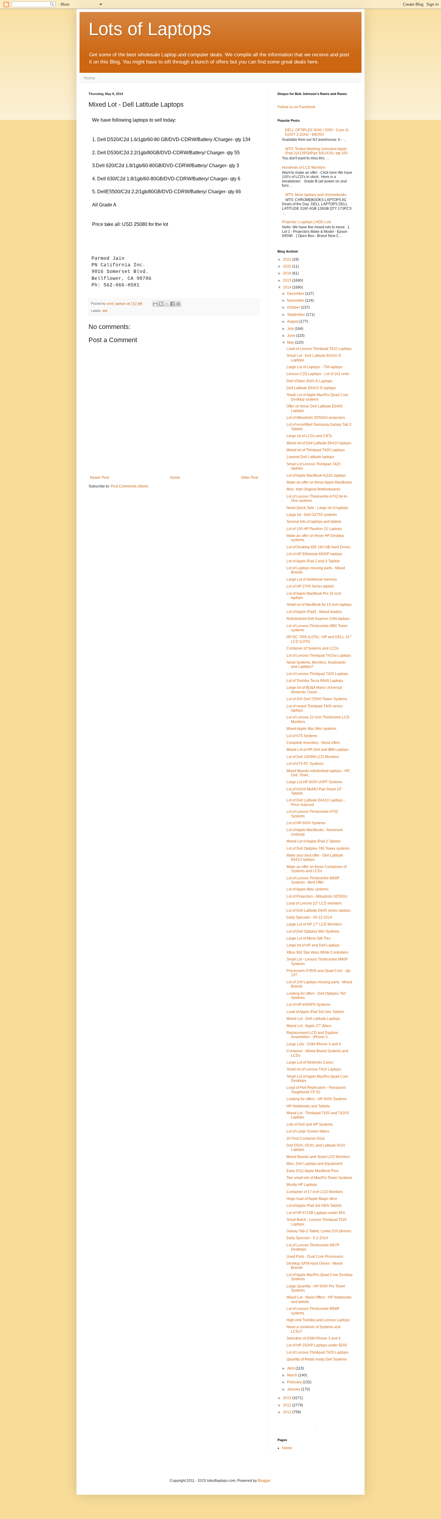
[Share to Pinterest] (178, 304)
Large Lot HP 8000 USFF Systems (314, 782)
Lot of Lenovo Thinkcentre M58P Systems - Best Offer (312, 880)
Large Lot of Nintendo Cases (309, 1062)
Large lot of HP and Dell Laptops (313, 945)
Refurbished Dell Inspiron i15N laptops (318, 619)
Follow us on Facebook (296, 107)
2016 (287, 273)
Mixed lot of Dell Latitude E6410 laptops (318, 443)
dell (104, 310)
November (296, 300)
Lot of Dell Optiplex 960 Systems (312, 931)
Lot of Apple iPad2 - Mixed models (314, 612)
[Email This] (155, 304)
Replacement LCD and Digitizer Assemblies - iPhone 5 (312, 1035)
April (291, 1368)
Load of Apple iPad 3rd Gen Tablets (315, 1012)
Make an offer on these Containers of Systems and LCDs (316, 869)
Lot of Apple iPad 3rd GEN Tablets (314, 1206)
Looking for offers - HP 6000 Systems (316, 1099)
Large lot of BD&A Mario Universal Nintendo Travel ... (314, 689)
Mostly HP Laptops (301, 1185)
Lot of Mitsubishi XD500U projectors (315, 418)
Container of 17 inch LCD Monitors (314, 1192)
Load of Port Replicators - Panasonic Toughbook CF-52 (316, 1089)
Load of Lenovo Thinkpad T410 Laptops (319, 349)
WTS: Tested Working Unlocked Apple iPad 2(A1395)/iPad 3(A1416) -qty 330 (316, 151)
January (294, 1389)
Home (89, 78)
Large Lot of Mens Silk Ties (308, 938)
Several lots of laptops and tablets (313, 522)
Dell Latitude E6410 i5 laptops (311, 388)
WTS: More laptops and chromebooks (315, 195)
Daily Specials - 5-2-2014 (307, 1238)
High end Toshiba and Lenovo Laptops (318, 1320)
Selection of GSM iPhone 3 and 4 (313, 1338)
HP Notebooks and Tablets (308, 1106)
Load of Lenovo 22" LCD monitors (314, 903)
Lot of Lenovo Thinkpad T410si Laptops (318, 655)
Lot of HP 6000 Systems (306, 823)
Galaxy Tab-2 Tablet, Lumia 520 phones (318, 1231)
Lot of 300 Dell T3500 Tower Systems (316, 699)
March (292, 1375)
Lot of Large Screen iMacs (307, 1131)
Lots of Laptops (149, 29)
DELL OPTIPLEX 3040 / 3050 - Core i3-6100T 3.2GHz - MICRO (317, 132)
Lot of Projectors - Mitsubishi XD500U (316, 896)
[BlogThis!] (161, 304)
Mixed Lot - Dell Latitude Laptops (313, 1019)
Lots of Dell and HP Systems (309, 1124)
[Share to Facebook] (173, 304)
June (291, 335)
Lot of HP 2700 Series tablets (310, 586)
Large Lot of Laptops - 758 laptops (314, 367)
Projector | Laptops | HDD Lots (306, 222)
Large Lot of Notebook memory (311, 579)
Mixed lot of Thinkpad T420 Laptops (315, 450)
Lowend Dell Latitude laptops (310, 457)
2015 (287, 280)
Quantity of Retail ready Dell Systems (316, 1359)
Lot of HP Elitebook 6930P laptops (314, 554)
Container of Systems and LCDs (312, 648)
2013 (287, 1398)
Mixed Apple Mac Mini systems (311, 729)
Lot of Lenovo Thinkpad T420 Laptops (317, 674)
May (291, 342)
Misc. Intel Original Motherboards (313, 489)
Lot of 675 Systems (301, 736)
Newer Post (99, 477)
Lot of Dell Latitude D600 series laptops (318, 910)
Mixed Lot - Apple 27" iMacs (309, 1026)
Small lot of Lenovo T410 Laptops (313, 1069)
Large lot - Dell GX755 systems (311, 515)
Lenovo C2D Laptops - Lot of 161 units (317, 374)
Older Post (249, 477)
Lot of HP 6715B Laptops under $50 (315, 1213)
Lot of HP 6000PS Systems (308, 1004)
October (294, 307)
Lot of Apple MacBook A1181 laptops (316, 475)
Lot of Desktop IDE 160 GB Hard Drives (318, 547)
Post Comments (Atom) (129, 486)
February (295, 1382)
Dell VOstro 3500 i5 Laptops (309, 381)
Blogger (264, 1481)
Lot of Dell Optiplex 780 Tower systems (318, 848)
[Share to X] (167, 304)
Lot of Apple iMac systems (307, 889)
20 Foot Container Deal (305, 1138)
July (291, 329)
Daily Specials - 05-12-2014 (309, 917)
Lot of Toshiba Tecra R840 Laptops (314, 681)
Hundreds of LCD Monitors (304, 167)
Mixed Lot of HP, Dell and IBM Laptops (317, 750)
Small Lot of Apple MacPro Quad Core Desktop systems (317, 397)
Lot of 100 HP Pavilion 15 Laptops (314, 529)
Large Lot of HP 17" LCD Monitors (314, 924)
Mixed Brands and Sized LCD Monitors (318, 1157)
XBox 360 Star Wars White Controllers (317, 952)
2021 (287, 259)
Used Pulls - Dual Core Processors (314, 1256)
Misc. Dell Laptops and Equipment (314, 1164)
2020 (287, 266)
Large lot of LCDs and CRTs (309, 436)
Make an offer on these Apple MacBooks (319, 482)
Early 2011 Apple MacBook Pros (312, 1171)
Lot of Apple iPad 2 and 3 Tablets (313, 561)
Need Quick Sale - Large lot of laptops (317, 508)
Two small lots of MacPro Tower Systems (319, 1178)
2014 (287, 287)
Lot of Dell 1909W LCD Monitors (312, 757)
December (296, 294)
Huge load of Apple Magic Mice (311, 1199)
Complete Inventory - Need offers (313, 743)
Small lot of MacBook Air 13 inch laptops (319, 605)
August (293, 321)
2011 (287, 1412)
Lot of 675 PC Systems (304, 764)
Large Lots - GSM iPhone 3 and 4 (313, 1044)
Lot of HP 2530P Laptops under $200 (316, 1345)
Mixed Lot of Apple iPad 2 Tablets (313, 841)
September (296, 314)
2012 (287, 1405)
